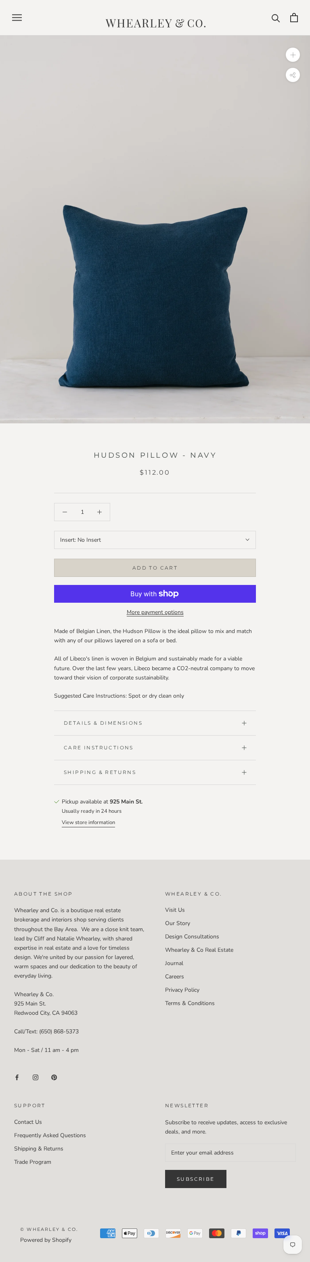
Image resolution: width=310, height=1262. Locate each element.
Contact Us (28, 1122)
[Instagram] (35, 1076)
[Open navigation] (17, 17)
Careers (174, 976)
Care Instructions (99, 748)
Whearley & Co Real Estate (199, 950)
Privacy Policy (182, 990)
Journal (174, 963)
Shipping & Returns (100, 772)
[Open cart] (294, 17)
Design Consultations (192, 936)
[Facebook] (17, 1076)
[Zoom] (293, 54)
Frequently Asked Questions (50, 1135)
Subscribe (196, 1179)
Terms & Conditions (190, 1003)
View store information (88, 822)
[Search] (276, 17)
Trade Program (32, 1162)
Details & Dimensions (103, 723)
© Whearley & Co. (49, 1229)
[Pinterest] (54, 1076)
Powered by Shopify (45, 1240)
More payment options (155, 612)
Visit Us (175, 910)
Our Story (177, 923)
